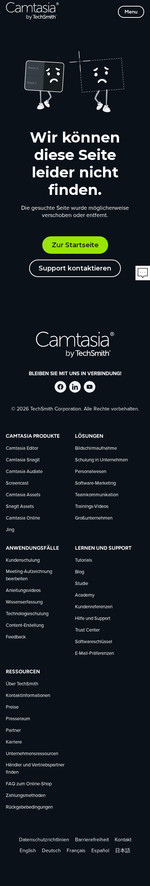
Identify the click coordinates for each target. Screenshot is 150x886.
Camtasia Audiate (24, 471)
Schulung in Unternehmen (101, 460)
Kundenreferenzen (93, 607)
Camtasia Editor (22, 448)
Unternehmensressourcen (32, 753)
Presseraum (18, 719)
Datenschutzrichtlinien (44, 839)
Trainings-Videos (91, 506)
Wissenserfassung (24, 602)
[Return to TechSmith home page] (32, 12)
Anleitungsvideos (23, 590)
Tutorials (83, 560)
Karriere (14, 742)
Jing (10, 530)
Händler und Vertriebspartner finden (35, 769)
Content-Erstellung (25, 625)
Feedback (16, 637)
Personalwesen (90, 471)
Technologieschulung (27, 614)
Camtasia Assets (23, 495)
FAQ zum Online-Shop (29, 784)
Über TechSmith (22, 684)
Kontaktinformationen (28, 695)
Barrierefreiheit (92, 839)
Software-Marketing (95, 483)
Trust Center (87, 630)
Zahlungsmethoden (26, 795)
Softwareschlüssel (93, 642)
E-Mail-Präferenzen (94, 653)
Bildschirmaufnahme (96, 448)
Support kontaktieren (75, 268)
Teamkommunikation (96, 495)
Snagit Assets (20, 506)
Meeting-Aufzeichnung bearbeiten (29, 575)
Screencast (17, 483)
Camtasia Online (23, 518)
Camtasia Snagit (23, 460)
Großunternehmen (93, 518)
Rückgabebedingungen (29, 807)
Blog (79, 572)
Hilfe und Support (92, 618)
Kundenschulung (23, 560)
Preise (12, 707)
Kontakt (123, 839)
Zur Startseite (75, 245)
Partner (13, 730)
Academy (84, 595)
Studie (81, 583)
